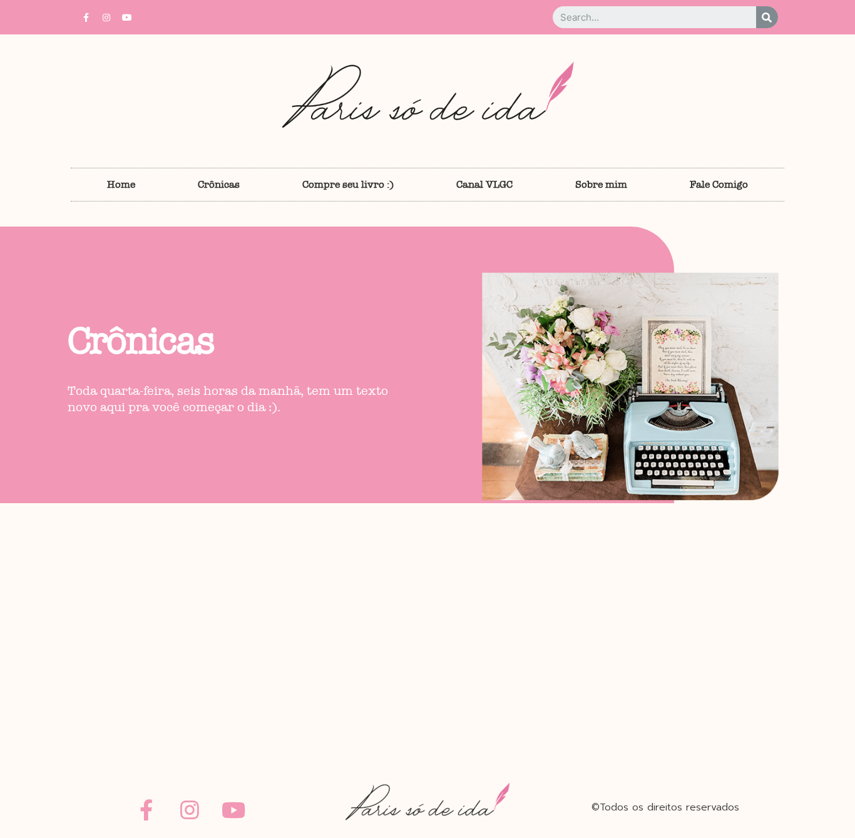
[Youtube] (127, 17)
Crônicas (219, 184)
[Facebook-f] (86, 17)
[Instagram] (106, 17)
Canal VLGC (484, 184)
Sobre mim (601, 184)
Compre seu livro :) (348, 184)
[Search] (767, 17)
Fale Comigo (719, 184)
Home (121, 184)
